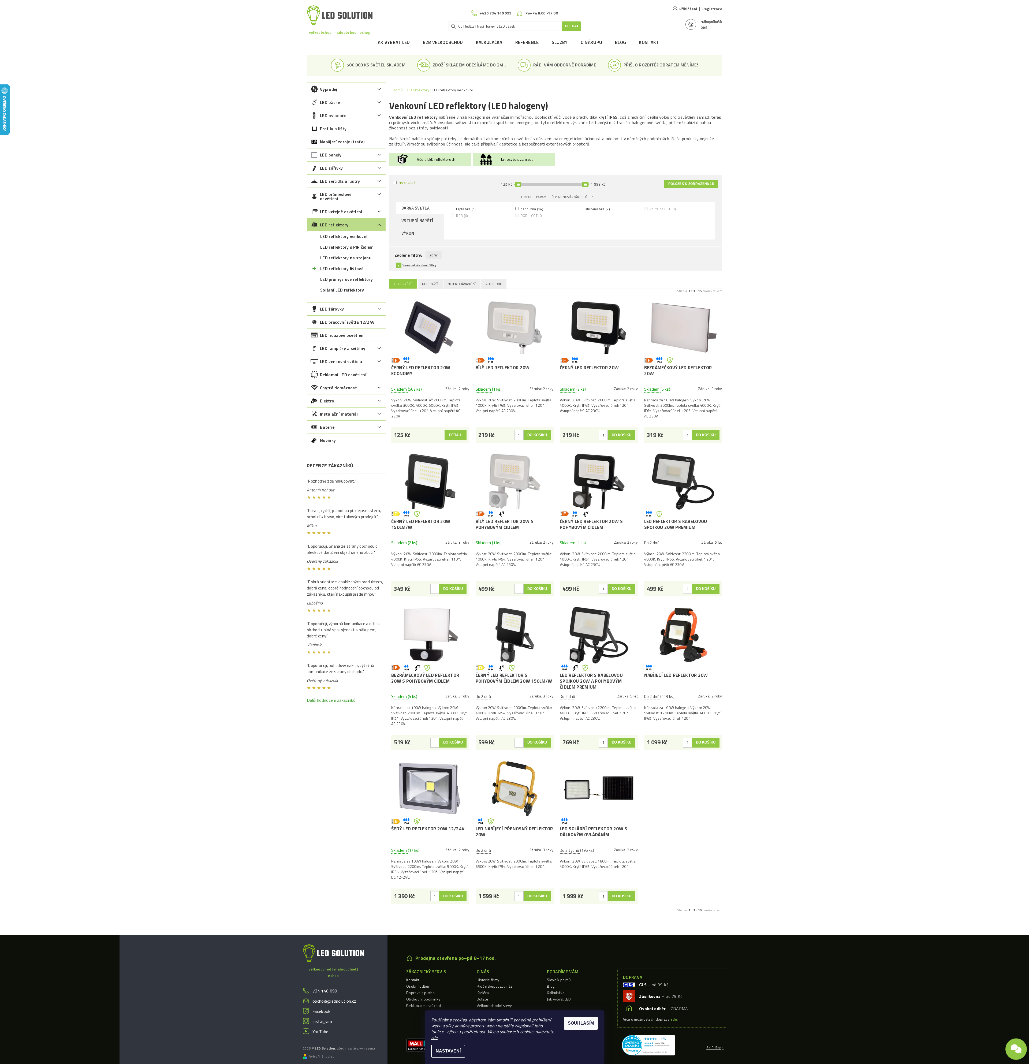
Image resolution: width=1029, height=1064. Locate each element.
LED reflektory (334, 225)
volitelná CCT (662, 209)
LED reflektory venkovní (343, 236)
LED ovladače (333, 115)
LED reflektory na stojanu (345, 258)
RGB (461, 216)
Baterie (327, 427)
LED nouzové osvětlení (342, 335)
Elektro (327, 401)
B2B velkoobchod (443, 42)
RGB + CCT (531, 216)
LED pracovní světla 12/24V (347, 322)
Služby (560, 42)
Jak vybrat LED (393, 42)
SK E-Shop (715, 1048)
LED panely (330, 155)
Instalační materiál (339, 414)
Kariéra (483, 992)
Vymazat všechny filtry (419, 265)
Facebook (321, 1011)
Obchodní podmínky (423, 999)
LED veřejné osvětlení (341, 211)
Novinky (328, 440)
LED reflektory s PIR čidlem (347, 247)
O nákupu (591, 42)
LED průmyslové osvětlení (335, 196)
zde (434, 1037)
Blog (620, 42)
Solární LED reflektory (342, 290)
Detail (455, 435)
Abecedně (494, 283)
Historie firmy (488, 980)
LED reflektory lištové (341, 268)
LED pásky (330, 102)
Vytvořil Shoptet (321, 1056)
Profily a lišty (333, 128)
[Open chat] (1016, 1049)
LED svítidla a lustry (340, 181)
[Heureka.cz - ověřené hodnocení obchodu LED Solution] (648, 1044)
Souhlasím (581, 1023)
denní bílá (531, 209)
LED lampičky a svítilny (342, 348)
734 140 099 (324, 991)
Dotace (483, 999)
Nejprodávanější (462, 283)
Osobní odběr (418, 986)
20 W (434, 255)
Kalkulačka (489, 42)
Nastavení (448, 1051)
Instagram (322, 1021)
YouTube (320, 1031)
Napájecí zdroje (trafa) (342, 142)
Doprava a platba (420, 992)
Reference (527, 42)
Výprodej (328, 89)
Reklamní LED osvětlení (343, 374)
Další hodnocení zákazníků (331, 700)
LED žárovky (332, 309)
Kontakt (649, 42)
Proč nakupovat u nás (495, 986)
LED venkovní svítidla (341, 361)
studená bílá (597, 209)
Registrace (712, 9)
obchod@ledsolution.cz (334, 1001)
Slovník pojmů (559, 980)
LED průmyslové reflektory (346, 279)
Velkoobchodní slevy (494, 1005)
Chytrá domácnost (338, 387)
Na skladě (407, 182)
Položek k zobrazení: (691, 184)
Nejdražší (430, 283)
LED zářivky (331, 168)
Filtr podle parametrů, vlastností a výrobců (553, 197)
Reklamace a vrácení (423, 1005)
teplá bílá (465, 209)
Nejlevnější (403, 283)
